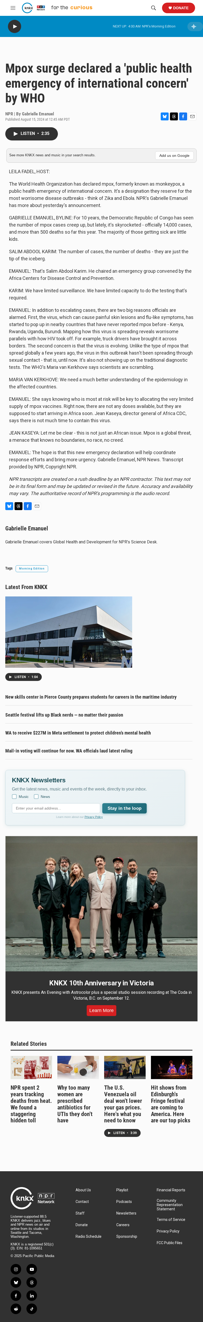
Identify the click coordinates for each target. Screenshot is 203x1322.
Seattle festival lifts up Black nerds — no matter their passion (64, 715)
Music (24, 796)
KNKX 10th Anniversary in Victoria (101, 983)
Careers (123, 1225)
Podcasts (124, 1202)
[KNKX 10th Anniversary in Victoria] (101, 903)
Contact (82, 1202)
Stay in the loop (124, 808)
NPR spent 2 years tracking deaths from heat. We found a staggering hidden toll (31, 1104)
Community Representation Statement (170, 1205)
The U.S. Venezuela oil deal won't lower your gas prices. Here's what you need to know (123, 1104)
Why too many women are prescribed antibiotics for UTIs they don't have (75, 1104)
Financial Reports (171, 1190)
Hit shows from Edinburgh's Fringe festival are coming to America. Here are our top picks (170, 1104)
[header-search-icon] (154, 8)
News (45, 796)
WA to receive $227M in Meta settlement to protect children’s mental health (78, 733)
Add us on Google (174, 155)
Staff (80, 1213)
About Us (83, 1190)
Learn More (101, 1010)
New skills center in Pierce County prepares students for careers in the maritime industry (91, 697)
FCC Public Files (169, 1243)
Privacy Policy (94, 816)
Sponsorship (126, 1237)
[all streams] (195, 26)
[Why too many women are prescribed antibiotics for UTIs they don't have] (78, 1067)
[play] (14, 26)
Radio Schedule (89, 1237)
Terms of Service (171, 1220)
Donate (180, 8)
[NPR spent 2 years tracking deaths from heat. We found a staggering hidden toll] (31, 1067)
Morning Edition (32, 568)
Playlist (122, 1190)
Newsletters (126, 1213)
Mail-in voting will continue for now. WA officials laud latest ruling (68, 751)
